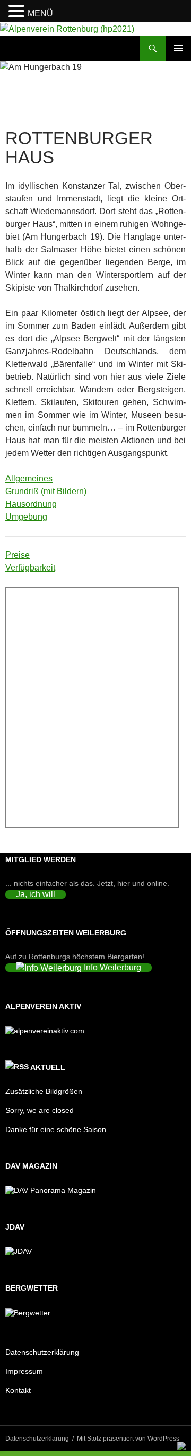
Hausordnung (31, 503)
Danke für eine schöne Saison (55, 1129)
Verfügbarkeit (30, 567)
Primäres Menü (178, 48)
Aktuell (47, 1067)
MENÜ (40, 13)
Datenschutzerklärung (42, 1352)
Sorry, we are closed (39, 1110)
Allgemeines (29, 478)
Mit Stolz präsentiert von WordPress (128, 1438)
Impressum (24, 1371)
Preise (17, 554)
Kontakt (18, 1390)
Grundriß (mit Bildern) (45, 491)
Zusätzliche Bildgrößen (43, 1091)
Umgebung (26, 516)
